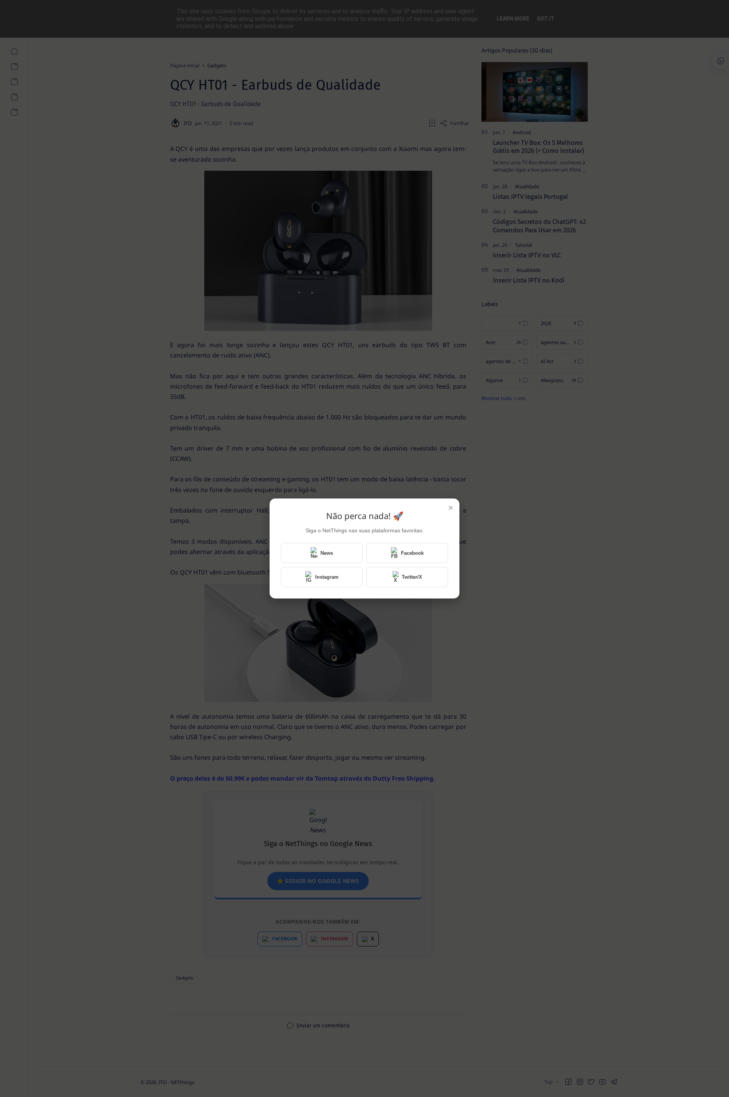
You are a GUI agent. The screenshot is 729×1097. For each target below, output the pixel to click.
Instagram (327, 577)
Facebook (412, 553)
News (326, 553)
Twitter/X (412, 577)
